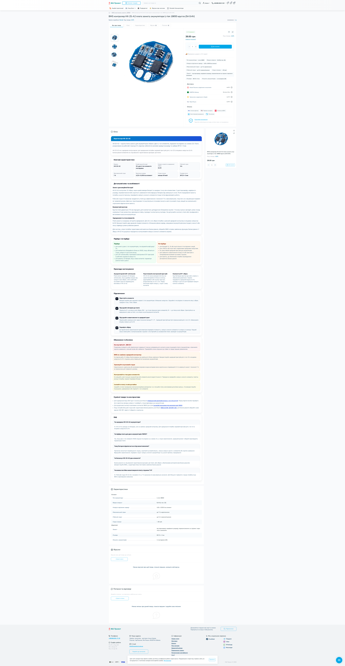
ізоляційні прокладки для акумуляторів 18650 (167, 405)
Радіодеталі (143, 8)
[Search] (200, 3)
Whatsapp (229, 645)
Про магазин (175, 646)
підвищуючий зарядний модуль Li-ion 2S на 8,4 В (162, 400)
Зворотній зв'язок (176, 648)
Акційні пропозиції (117, 8)
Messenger (229, 647)
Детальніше (167, 660)
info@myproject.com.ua (136, 646)
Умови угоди (175, 639)
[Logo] (115, 3)
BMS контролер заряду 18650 (121, 13)
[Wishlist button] (229, 32)
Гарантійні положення (201, 119)
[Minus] (189, 46)
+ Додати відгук (119, 559)
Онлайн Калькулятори (177, 8)
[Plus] (195, 46)
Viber (227, 642)
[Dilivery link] (232, 87)
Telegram (229, 639)
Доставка (174, 641)
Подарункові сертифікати (179, 653)
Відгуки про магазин (158, 8)
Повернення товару (177, 650)
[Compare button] (232, 32)
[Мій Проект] (140, 629)
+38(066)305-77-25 (114, 638)
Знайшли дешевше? (191, 39)
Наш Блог (131, 8)
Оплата (173, 643)
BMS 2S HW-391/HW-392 (169, 407)
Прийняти (212, 659)
